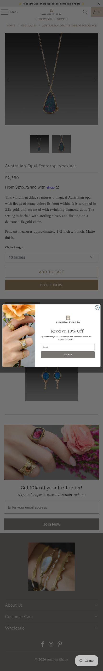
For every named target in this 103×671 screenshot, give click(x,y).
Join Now (67, 354)
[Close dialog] (97, 307)
